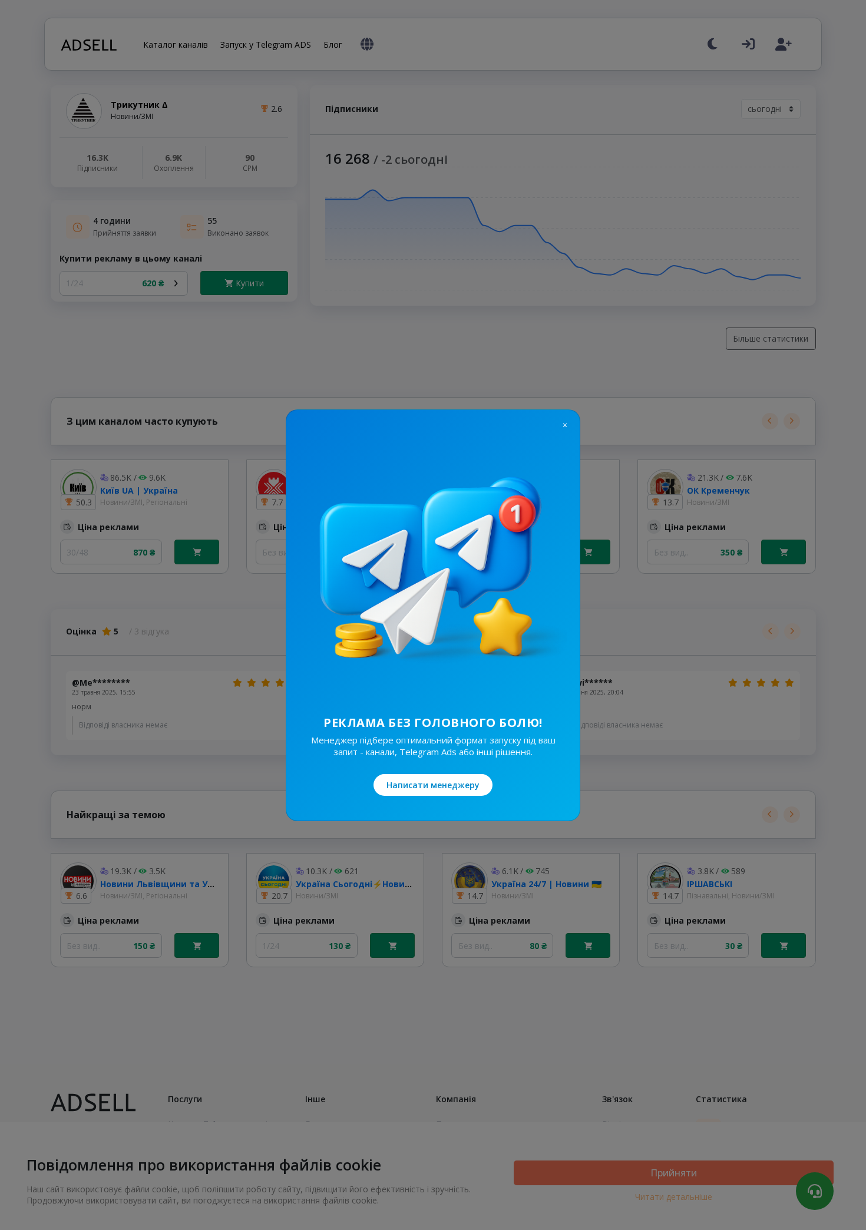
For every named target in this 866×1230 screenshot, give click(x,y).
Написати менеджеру (433, 785)
